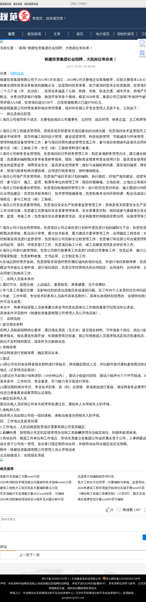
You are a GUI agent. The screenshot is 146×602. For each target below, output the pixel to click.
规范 (79, 34)
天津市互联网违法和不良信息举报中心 (98, 593)
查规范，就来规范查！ (49, 18)
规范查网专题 (31, 3)
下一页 (34, 555)
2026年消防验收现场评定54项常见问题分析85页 (32, 499)
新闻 (22, 48)
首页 (11, 34)
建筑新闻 (34, 34)
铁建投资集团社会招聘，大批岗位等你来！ (60, 48)
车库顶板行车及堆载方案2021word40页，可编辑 (32, 493)
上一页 (24, 555)
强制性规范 (125, 34)
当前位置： (8, 48)
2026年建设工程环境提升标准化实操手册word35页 (111, 487)
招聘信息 (17, 73)
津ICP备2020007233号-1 (55, 578)
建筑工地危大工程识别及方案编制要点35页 (29, 487)
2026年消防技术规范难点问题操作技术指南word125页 (36, 482)
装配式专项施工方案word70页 (20, 476)
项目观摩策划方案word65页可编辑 (100, 499)
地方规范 (103, 34)
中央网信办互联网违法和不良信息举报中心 (48, 593)
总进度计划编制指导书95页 (96, 476)
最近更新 (17, 3)
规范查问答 (5, 3)
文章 (57, 34)
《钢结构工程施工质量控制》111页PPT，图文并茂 (111, 493)
